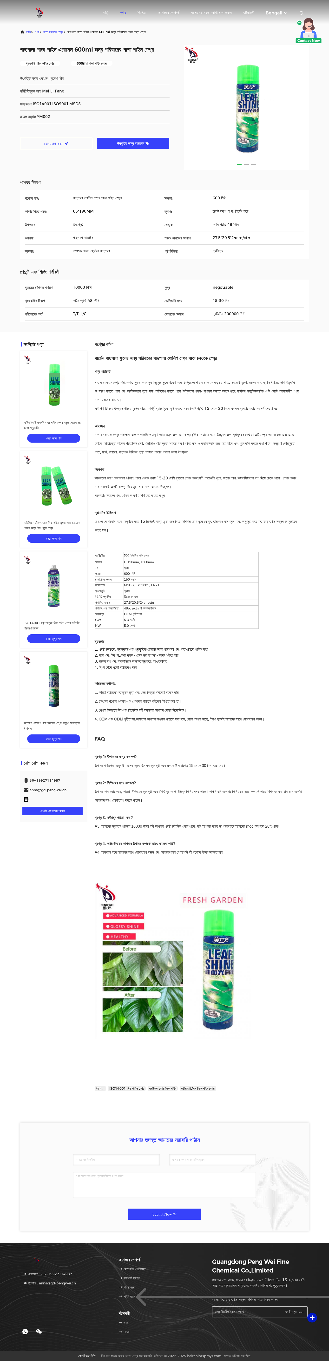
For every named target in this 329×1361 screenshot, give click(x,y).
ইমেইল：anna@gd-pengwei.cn (51, 1283)
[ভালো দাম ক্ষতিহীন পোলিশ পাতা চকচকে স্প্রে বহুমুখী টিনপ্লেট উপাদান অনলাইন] (54, 685)
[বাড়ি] (39, 12)
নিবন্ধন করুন (295, 1312)
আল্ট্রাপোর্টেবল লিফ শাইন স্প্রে (198, 1088)
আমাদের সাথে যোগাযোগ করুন (211, 12)
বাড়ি (105, 12)
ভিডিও (142, 12)
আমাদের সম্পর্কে (168, 12)
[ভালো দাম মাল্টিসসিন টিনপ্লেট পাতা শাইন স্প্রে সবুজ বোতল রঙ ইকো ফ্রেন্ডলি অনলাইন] (54, 385)
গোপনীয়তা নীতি (86, 1356)
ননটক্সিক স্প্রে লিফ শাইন (162, 1088)
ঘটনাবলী (248, 12)
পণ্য (123, 12)
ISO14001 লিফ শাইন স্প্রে (126, 1088)
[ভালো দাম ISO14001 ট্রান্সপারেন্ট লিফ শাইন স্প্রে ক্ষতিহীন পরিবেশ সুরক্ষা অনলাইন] (54, 585)
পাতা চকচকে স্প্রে (53, 32)
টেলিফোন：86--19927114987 (49, 1274)
